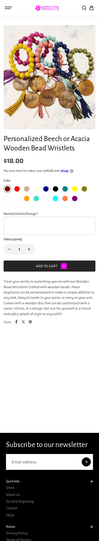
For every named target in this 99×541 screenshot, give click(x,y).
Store (10, 487)
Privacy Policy (16, 533)
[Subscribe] (86, 461)
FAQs (10, 515)
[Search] (84, 8)
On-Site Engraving (20, 501)
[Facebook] (16, 322)
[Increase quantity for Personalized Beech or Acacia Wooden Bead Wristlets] (29, 249)
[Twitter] (23, 322)
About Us (13, 494)
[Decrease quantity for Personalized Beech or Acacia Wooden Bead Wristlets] (9, 249)
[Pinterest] (30, 322)
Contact (12, 508)
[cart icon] (91, 8)
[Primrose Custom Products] (47, 8)
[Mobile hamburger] (9, 8)
